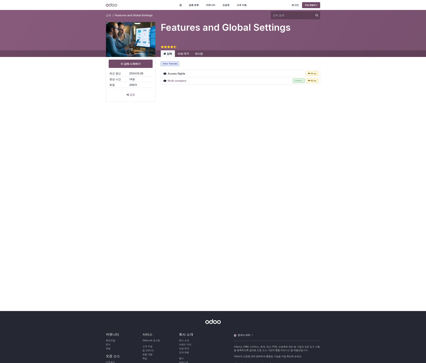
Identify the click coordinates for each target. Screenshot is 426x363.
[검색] (317, 15)
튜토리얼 (110, 340)
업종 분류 (194, 4)
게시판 (199, 53)
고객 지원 (242, 4)
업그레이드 (148, 350)
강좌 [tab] (169, 53)
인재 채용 (184, 352)
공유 (132, 94)
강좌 (108, 15)
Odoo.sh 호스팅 (151, 340)
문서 (108, 344)
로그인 (295, 4)
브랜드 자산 (185, 344)
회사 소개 (184, 340)
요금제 (225, 4)
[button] (131, 64)
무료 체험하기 (311, 5)
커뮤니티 (210, 4)
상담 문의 (184, 348)
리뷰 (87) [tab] (183, 53)
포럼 (108, 348)
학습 (144, 358)
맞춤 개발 (147, 354)
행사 (181, 358)
